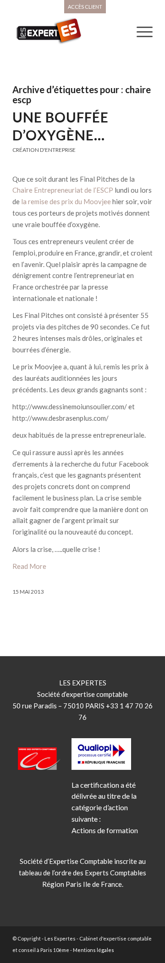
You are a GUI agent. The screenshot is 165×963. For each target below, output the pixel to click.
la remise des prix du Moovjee (66, 201)
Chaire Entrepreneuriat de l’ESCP (62, 190)
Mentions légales (93, 950)
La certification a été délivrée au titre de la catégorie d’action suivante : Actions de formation (105, 807)
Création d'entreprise (44, 149)
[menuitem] (85, 7)
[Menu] (140, 31)
